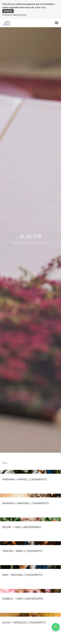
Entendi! (8, 11)
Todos (4, 463)
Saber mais (40, 7)
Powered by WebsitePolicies (14, 15)
